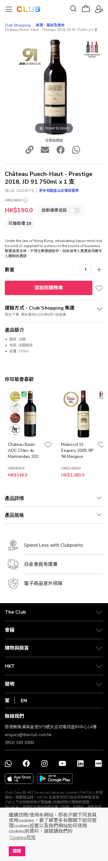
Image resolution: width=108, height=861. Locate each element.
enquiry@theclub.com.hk (28, 735)
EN (24, 700)
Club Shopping (18, 25)
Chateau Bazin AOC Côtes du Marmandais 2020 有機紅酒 (24, 451)
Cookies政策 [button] (23, 837)
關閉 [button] (17, 851)
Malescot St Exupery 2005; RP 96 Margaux (77, 450)
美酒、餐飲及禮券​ (50, 25)
